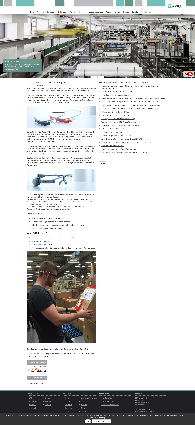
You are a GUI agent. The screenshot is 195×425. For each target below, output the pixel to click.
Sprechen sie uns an (35, 349)
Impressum (49, 401)
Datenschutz (33, 401)
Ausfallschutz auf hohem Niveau (112, 146)
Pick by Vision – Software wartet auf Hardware (117, 91)
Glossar (126, 12)
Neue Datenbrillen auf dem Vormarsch (115, 95)
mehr (16, 69)
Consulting (51, 12)
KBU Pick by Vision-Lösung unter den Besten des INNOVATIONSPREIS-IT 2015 (129, 102)
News (80, 12)
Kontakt (135, 12)
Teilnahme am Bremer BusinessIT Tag (115, 112)
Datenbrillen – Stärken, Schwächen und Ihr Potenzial (120, 125)
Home (32, 12)
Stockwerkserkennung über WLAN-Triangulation (118, 149)
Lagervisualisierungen (94, 12)
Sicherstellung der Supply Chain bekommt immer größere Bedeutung (126, 142)
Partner (72, 12)
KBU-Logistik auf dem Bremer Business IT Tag (118, 118)
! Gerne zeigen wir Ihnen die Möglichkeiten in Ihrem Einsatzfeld (65, 349)
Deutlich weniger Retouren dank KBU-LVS (116, 135)
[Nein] (192, 419)
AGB (30, 398)
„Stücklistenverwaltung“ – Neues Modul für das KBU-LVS (121, 139)
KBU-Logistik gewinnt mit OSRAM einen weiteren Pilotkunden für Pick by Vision (129, 108)
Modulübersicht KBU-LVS (110, 404)
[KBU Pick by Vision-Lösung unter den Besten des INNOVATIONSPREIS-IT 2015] (37, 361)
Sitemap (48, 404)
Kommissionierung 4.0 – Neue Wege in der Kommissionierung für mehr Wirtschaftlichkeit (133, 98)
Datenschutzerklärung (101, 421)
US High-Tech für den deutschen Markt (115, 115)
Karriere (117, 12)
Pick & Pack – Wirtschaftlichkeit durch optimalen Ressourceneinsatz (125, 152)
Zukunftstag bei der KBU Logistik (113, 129)
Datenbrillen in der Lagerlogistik (112, 132)
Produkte (40, 12)
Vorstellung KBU (106, 398)
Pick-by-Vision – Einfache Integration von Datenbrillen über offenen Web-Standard (130, 105)
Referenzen (62, 12)
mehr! (41, 383)
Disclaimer (32, 404)
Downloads (32, 408)
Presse (108, 12)
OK (88, 421)
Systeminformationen (108, 401)
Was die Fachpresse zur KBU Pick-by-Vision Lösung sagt (121, 122)
